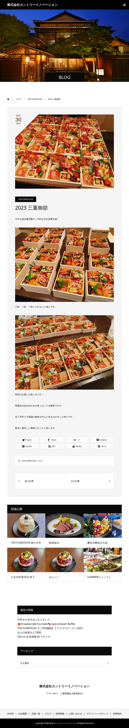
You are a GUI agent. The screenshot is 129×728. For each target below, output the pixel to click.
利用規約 (117, 713)
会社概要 (22, 713)
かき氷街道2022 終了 (23, 577)
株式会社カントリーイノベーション (32, 5)
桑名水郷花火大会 (97, 542)
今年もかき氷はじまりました (33, 619)
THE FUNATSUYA (25, 199)
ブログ (40, 461)
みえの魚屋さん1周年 (29, 632)
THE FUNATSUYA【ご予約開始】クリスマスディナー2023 (50, 628)
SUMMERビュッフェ (99, 577)
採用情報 (60, 713)
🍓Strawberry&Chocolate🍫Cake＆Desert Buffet (46, 624)
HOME (10, 713)
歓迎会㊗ (54, 542)
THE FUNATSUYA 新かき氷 (26, 542)
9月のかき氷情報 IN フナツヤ (33, 636)
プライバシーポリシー (98, 713)
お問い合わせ (75, 713)
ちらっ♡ (54, 577)
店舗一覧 (35, 713)
